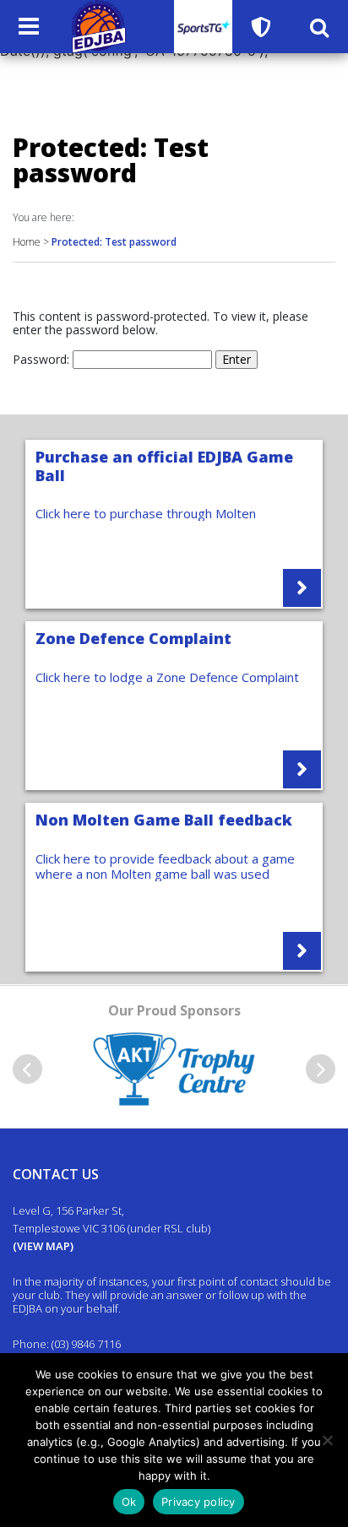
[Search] (319, 27)
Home (27, 242)
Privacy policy (198, 1501)
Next (320, 1069)
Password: (43, 359)
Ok (129, 1501)
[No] (326, 1440)
